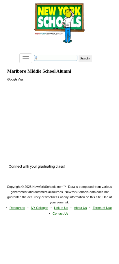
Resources (17, 207)
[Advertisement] (50, 118)
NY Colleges (39, 207)
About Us (80, 207)
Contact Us (60, 213)
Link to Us (61, 207)
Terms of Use (102, 207)
